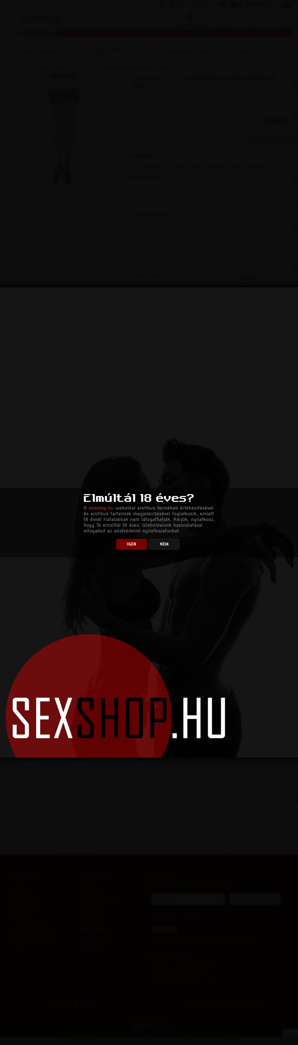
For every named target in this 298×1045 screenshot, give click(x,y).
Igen (131, 544)
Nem (164, 544)
